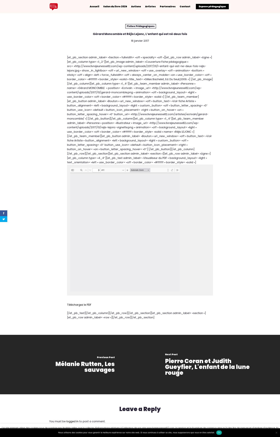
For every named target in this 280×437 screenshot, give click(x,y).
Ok (219, 432)
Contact (185, 7)
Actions (136, 7)
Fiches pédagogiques (141, 26)
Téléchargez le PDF (79, 305)
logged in (72, 421)
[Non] (276, 432)
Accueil (94, 7)
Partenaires (168, 7)
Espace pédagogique (212, 7)
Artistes (150, 7)
